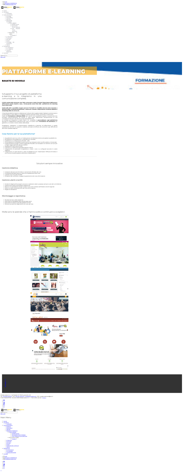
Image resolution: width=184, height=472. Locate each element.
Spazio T (14, 35)
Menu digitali (12, 23)
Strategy (8, 16)
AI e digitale (9, 49)
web (6, 1)
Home (5, 11)
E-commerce (9, 47)
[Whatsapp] (3, 407)
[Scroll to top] (1, 470)
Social (8, 41)
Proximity (8, 38)
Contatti (5, 53)
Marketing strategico (9, 21)
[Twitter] (3, 401)
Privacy (44, 397)
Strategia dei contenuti (10, 43)
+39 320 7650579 (19, 396)
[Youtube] (4, 403)
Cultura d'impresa (9, 51)
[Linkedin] (3, 404)
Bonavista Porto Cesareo (16, 26)
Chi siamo (6, 12)
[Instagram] (3, 405)
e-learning (9, 36)
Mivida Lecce (15, 24)
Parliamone (6, 46)
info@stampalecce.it (10, 4)
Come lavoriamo (8, 15)
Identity (8, 19)
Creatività (9, 13)
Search (2, 55)
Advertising (9, 17)
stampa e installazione (11, 3)
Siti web (8, 39)
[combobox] (11, 55)
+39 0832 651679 (7, 396)
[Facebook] (4, 400)
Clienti (8, 45)
